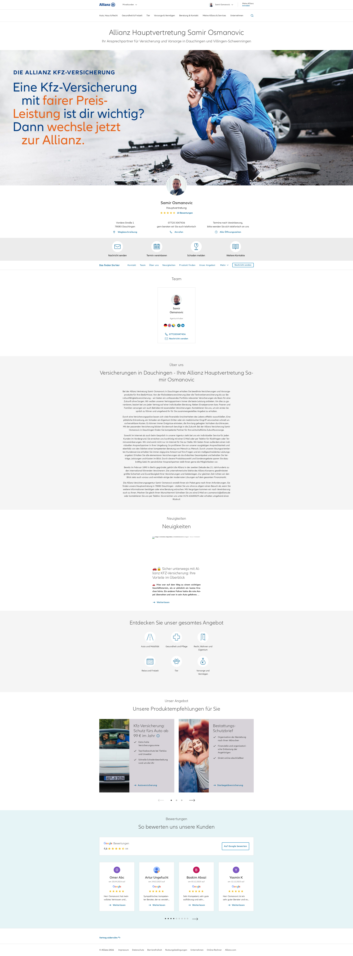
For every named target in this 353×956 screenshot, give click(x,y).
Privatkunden (128, 4)
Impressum (123, 950)
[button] (176, 185)
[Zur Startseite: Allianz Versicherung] (107, 5)
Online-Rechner (214, 950)
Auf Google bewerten (235, 846)
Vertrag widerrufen (108, 937)
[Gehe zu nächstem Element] (196, 919)
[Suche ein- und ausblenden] (252, 15)
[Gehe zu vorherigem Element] (157, 919)
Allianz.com (230, 950)
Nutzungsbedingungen (176, 950)
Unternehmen (197, 950)
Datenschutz (138, 950)
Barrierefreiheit (154, 950)
